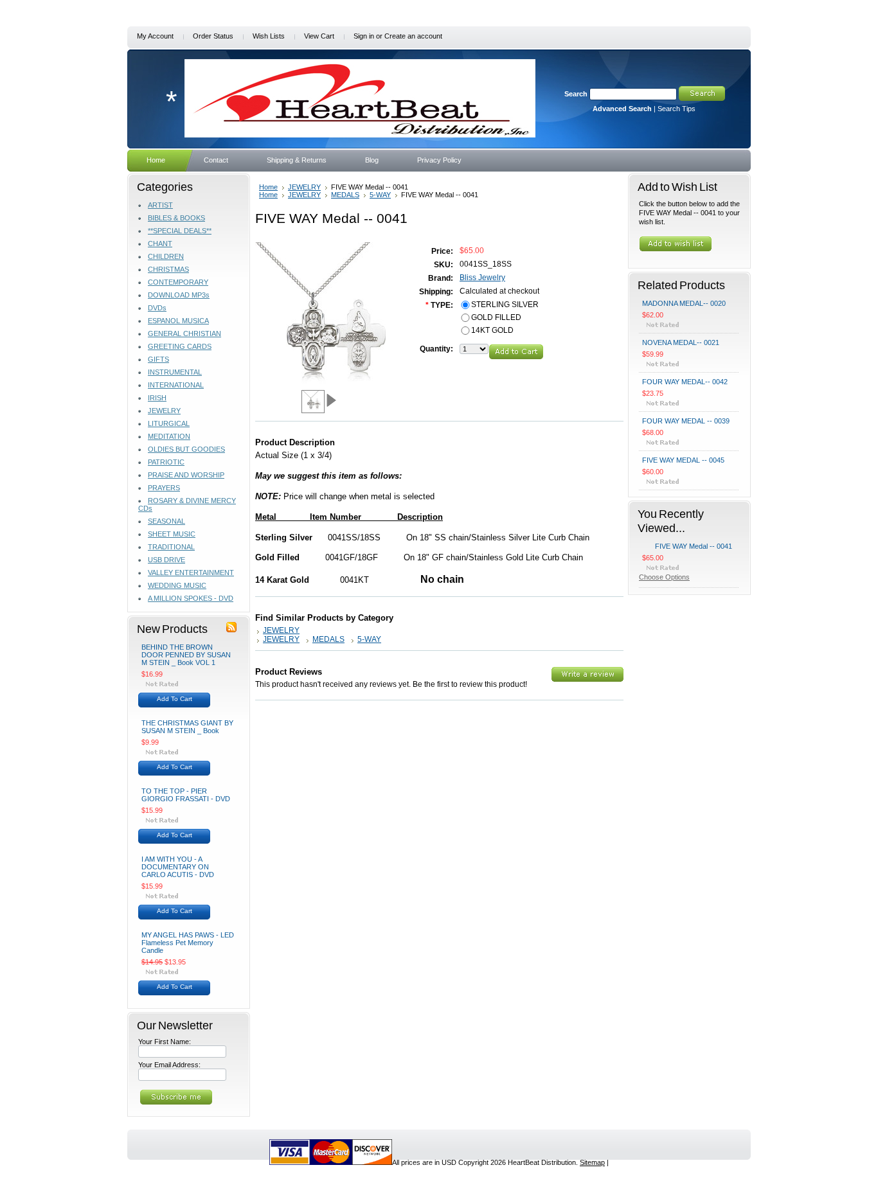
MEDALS (345, 195)
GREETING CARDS (179, 346)
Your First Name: (164, 1041)
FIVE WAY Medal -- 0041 (693, 546)
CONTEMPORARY (178, 282)
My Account (155, 36)
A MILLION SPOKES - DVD (190, 598)
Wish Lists (269, 36)
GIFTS (158, 359)
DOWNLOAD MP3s (179, 295)
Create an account (413, 36)
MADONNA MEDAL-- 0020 (684, 303)
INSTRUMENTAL (175, 372)
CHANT (160, 243)
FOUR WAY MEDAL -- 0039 (686, 421)
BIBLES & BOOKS (176, 218)
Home (268, 187)
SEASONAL (166, 521)
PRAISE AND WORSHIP (186, 475)
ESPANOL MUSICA (178, 320)
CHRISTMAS (168, 269)
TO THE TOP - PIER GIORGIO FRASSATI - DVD (185, 795)
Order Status (213, 36)
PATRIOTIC (166, 462)
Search (575, 94)
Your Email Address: (169, 1065)
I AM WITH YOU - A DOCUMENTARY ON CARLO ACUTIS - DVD (177, 866)
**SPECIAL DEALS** (179, 231)
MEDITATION (169, 436)
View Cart (319, 36)
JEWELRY (164, 410)
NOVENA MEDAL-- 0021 (680, 342)
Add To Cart (174, 698)
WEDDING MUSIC (177, 585)
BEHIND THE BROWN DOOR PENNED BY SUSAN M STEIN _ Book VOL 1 (186, 654)
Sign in (364, 36)
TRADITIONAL (171, 547)
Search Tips (676, 108)
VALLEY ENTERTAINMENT (191, 572)
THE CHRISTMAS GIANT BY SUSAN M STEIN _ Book (187, 726)
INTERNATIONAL (176, 385)
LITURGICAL (169, 423)
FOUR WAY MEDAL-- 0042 (685, 382)
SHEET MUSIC (171, 534)
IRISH (157, 398)
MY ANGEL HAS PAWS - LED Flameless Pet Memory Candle (187, 942)
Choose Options (664, 577)
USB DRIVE (166, 560)
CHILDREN (166, 256)
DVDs (157, 308)
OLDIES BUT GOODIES (186, 449)
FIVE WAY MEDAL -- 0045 (683, 460)
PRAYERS (164, 488)
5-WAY (380, 195)
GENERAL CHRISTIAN (184, 333)
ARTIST (160, 205)
